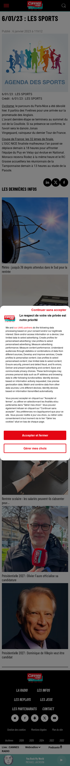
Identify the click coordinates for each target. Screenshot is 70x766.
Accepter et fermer (35, 435)
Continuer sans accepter (48, 310)
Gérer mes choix (35, 448)
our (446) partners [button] (23, 327)
